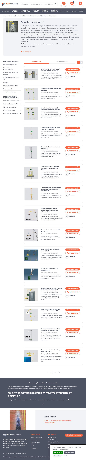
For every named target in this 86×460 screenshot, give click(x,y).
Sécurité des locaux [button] (9, 110)
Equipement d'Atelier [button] (36, 11)
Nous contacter (35, 442)
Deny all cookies (69, 452)
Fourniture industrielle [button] (54, 11)
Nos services (34, 440)
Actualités (34, 448)
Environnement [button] (65, 11)
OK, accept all (58, 452)
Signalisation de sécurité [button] (10, 104)
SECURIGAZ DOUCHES (52, 73)
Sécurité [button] (74, 11)
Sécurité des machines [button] (10, 107)
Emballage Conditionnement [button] (25, 11)
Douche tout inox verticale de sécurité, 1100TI (49, 269)
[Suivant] (59, 372)
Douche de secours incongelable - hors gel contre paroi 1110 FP (51, 69)
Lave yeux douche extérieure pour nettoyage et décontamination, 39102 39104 (51, 189)
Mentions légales (7, 457)
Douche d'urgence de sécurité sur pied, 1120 (51, 89)
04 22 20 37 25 (73, 73)
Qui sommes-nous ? (37, 437)
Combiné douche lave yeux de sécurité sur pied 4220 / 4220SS (50, 108)
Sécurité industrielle (20, 16)
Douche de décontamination (8, 68)
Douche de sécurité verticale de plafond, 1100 (50, 250)
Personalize (57, 455)
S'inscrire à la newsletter (73, 435)
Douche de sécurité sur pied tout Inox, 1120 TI (50, 147)
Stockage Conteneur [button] (15, 11)
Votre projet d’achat (53, 442)
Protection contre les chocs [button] (11, 101)
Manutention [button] (5, 11)
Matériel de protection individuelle (36, 16)
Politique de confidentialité (20, 457)
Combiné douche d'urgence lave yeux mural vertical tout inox (50, 329)
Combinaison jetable (9, 92)
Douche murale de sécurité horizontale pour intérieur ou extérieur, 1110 (49, 210)
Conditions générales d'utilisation (37, 457)
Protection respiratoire (10, 64)
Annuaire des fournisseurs (52, 438)
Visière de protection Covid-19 (11, 78)
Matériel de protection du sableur (10, 73)
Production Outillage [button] (45, 11)
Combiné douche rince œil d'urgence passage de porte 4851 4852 (51, 289)
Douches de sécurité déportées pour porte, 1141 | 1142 (51, 350)
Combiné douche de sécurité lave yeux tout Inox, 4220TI (50, 128)
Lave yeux (6, 82)
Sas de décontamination (10, 85)
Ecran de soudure (8, 89)
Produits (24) (36, 62)
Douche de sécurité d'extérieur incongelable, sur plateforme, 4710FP (50, 168)
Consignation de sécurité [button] (10, 113)
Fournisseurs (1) (62, 62)
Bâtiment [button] (81, 11)
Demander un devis (72, 69)
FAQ (32, 445)
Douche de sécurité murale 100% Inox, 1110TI (50, 230)
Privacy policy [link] (64, 455)
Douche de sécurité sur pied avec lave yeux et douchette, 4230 (50, 310)
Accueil (5, 16)
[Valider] (56, 4)
